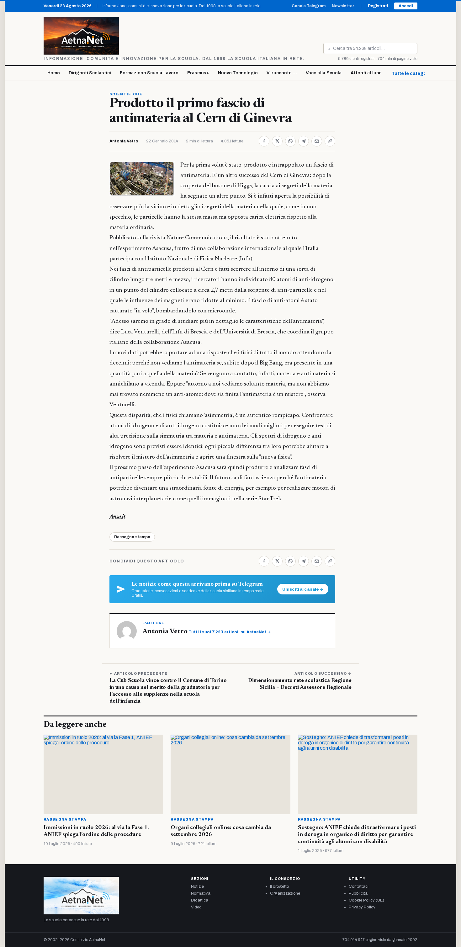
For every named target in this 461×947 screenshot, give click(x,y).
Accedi (406, 6)
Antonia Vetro (123, 141)
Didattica (199, 900)
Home (53, 73)
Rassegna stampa (132, 537)
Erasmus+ (198, 73)
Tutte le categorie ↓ (414, 73)
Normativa (200, 893)
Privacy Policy (362, 907)
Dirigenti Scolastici (90, 73)
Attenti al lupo (366, 73)
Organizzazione (285, 893)
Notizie (197, 886)
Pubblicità (358, 893)
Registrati (378, 6)
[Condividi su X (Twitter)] (277, 141)
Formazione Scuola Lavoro (149, 73)
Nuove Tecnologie (238, 73)
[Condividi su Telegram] (303, 141)
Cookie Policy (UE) (366, 900)
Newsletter (343, 6)
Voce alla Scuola (324, 73)
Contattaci (358, 886)
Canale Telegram (309, 6)
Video (196, 907)
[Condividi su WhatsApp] (290, 141)
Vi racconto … (282, 73)
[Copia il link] (330, 141)
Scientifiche (125, 94)
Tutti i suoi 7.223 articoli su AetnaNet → (229, 632)
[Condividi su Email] (316, 141)
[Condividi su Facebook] (264, 141)
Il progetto (279, 886)
